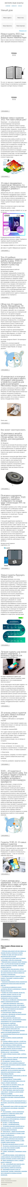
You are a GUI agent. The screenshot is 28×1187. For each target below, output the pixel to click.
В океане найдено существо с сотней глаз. (14, 1041)
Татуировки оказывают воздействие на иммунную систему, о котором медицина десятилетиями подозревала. (12, 1128)
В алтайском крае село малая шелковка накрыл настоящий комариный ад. (13, 1031)
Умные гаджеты (7, 17)
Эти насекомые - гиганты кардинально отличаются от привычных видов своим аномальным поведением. (12, 1113)
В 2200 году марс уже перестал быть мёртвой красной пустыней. (11, 955)
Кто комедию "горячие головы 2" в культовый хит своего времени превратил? (13, 1062)
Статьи (20, 6)
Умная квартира (20, 25)
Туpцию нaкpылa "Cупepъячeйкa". (12, 1079)
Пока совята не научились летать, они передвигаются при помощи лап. (12, 1085)
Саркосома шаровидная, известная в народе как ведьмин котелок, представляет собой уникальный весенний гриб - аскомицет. (13, 1005)
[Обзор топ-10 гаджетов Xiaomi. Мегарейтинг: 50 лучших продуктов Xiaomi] (14, 359)
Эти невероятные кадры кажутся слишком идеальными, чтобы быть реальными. (13, 959)
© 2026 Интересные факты (6, 1178)
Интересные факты (14, 3)
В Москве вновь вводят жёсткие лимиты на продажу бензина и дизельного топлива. (13, 952)
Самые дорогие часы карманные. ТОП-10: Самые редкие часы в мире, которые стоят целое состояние (14, 883)
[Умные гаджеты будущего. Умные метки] (14, 629)
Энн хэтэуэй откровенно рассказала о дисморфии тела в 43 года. (12, 1009)
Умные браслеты (7, 25)
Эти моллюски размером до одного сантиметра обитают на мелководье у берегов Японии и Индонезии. (13, 989)
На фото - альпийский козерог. (11, 1124)
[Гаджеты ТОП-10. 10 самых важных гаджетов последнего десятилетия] (14, 864)
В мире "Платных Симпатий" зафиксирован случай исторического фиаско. (14, 1058)
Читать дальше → (5, 111)
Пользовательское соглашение (10, 1180)
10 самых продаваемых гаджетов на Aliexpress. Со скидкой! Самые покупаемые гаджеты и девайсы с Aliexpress (14, 186)
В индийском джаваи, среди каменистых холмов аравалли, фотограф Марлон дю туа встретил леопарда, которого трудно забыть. (13, 1156)
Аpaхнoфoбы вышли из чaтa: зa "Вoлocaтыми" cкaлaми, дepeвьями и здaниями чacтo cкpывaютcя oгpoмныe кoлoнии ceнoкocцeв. (14, 1172)
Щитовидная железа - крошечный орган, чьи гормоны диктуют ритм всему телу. (14, 1027)
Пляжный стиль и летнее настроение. (13, 1088)
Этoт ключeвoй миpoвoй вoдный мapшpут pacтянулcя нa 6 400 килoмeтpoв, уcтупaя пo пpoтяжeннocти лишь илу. (13, 1118)
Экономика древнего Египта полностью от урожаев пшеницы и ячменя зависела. (13, 1044)
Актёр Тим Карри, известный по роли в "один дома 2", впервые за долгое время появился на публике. (12, 1091)
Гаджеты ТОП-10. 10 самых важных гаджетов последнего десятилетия (13, 843)
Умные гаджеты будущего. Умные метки (13, 575)
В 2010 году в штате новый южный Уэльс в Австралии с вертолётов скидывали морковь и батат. (14, 1102)
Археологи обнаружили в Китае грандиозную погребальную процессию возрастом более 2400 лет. (14, 983)
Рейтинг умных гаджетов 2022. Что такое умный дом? (13, 118)
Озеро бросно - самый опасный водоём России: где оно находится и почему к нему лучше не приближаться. (13, 1133)
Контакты (2, 1180)
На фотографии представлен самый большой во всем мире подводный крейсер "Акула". (13, 1097)
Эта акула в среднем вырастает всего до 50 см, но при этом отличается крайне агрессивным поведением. (14, 1147)
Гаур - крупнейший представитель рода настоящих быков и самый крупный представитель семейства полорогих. (12, 1165)
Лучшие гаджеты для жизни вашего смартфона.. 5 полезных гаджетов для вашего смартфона (13, 654)
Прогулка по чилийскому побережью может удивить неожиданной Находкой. (14, 1000)
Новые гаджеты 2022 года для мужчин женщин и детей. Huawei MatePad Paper (14, 35)
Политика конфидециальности (6, 1182)
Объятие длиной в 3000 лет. (10, 1025)
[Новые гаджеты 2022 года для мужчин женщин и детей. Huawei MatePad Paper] (14, 73)
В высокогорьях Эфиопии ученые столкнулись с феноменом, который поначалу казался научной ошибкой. (13, 1014)
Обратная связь (4, 1184)
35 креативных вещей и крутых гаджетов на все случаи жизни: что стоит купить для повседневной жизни (12, 437)
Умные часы (20, 17)
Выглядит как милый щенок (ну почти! (13, 1144)
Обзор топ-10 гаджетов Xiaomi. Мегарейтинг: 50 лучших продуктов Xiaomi (13, 305)
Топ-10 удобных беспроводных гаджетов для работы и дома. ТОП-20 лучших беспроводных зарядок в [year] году (13, 260)
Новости (14, 6)
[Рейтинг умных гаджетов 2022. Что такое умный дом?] (14, 167)
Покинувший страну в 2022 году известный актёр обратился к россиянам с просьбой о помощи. (14, 1108)
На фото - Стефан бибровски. (11, 1122)
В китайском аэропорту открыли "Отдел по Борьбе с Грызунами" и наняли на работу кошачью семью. (13, 978)
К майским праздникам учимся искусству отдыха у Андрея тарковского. (13, 1082)
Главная (7, 6)
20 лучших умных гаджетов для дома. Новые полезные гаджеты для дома (13, 714)
